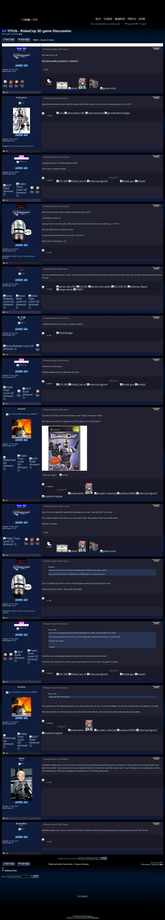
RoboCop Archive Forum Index (61, 864)
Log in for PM (133, 24)
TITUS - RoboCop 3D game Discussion (39, 31)
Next (20, 34)
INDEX (35, 40)
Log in (143, 24)
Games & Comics (47, 40)
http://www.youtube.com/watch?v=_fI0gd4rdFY (60, 61)
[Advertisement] (82, 908)
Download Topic (11, 870)
